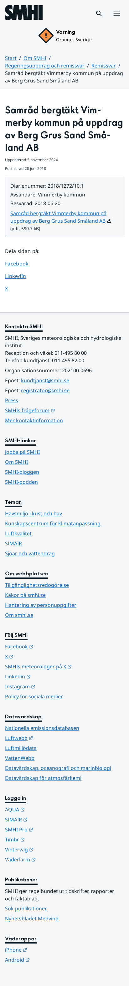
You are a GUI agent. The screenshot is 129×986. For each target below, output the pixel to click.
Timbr (45, 839)
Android (48, 959)
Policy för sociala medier (34, 696)
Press (11, 400)
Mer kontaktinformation (34, 420)
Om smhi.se (19, 615)
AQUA (45, 809)
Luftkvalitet (18, 533)
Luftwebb (50, 737)
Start (11, 58)
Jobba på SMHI (22, 451)
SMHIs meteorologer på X (64, 666)
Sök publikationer (26, 908)
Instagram (51, 686)
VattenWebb (19, 758)
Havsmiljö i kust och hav (33, 513)
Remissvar (103, 65)
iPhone (47, 949)
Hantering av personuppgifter (40, 605)
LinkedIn (21, 276)
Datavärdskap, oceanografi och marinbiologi (58, 768)
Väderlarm (51, 859)
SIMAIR (13, 543)
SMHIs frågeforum (60, 410)
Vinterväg (50, 849)
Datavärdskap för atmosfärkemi (43, 778)
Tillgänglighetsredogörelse (37, 585)
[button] (98, 13)
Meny (116, 20)
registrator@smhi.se (45, 390)
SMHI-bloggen (22, 471)
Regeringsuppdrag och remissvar (45, 65)
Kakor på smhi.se (25, 595)
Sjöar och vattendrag (30, 553)
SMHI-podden (21, 481)
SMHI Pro (50, 829)
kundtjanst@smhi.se (45, 380)
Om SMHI (34, 58)
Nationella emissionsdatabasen (42, 728)
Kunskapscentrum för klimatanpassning (53, 523)
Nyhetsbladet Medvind (32, 918)
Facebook (21, 263)
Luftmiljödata (21, 748)
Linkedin (48, 676)
